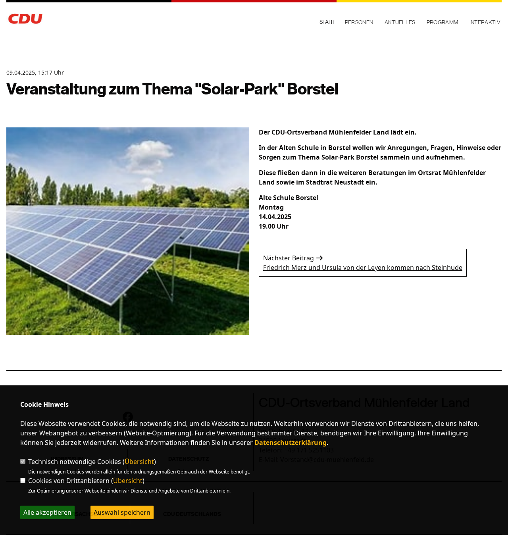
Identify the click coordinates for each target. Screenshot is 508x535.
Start (327, 22)
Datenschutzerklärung (290, 442)
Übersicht (139, 461)
